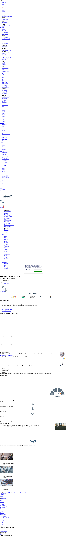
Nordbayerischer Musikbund (5, 47)
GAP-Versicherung (4, 100)
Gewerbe (3, 119)
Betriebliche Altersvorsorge (7, 224)
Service (1, 181)
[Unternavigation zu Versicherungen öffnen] (5, 209)
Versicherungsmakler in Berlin (5, 176)
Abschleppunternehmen (4, 124)
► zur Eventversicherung (3, 465)
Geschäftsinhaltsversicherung (5, 91)
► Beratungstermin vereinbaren (3, 531)
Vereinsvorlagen (3, 69)
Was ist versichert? (4, 310)
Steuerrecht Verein (4, 64)
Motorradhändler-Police (7, 256)
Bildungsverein (3, 29)
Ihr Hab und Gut (2, 151)
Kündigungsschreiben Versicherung (5, 71)
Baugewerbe (3, 106)
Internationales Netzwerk (4, 137)
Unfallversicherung (4, 149)
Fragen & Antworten (2, 190)
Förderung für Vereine (4, 59)
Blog (2, 12)
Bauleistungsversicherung (4, 82)
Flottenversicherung (6, 229)
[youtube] (4, 492)
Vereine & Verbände (4, 2)
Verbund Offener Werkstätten (5, 54)
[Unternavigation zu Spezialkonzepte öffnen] (5, 253)
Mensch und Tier (3, 143)
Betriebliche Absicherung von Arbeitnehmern (6, 38)
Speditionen (5, 257)
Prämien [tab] (1, 434)
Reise (2, 146)
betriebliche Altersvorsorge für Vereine (6, 39)
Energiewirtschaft (3, 110)
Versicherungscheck (6, 251)
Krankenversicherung (2, 505)
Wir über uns (3, 167)
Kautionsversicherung (6, 221)
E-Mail (1, 534)
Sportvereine (3, 65)
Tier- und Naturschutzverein (5, 32)
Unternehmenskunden (3, 498)
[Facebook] (0, 492)
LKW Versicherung (4, 101)
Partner (2, 521)
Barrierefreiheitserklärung (3, 516)
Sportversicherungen (4, 36)
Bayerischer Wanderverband (5, 46)
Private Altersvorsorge (4, 161)
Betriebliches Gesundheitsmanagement (6, 134)
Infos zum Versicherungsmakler (5, 136)
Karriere (20, 492)
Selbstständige (3, 121)
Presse (1, 178)
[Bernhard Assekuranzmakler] (6, 199)
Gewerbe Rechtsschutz (4, 92)
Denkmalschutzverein (4, 30)
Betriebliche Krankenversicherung (5, 97)
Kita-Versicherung (4, 33)
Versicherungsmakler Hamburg (5, 175)
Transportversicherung (4, 102)
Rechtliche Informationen (3, 514)
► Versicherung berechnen (6, 283)
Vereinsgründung (3, 62)
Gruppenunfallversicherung (5, 19)
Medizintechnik (3, 112)
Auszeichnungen (3, 168)
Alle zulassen (38, 271)
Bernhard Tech (6, 265)
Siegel (2, 180)
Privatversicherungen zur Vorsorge (5, 144)
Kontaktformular (3, 189)
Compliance (1, 511)
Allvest (2, 157)
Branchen (3, 77)
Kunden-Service (2, 513)
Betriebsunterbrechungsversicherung (8, 217)
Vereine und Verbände (3, 493)
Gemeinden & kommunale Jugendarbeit (6, 25)
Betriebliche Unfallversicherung (7, 226)
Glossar (2, 73)
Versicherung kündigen (4, 139)
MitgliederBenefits (4, 67)
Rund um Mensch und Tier (3, 507)
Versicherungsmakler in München (5, 177)
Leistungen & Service (4, 78)
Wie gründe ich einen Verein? (5, 58)
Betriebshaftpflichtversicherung (5, 83)
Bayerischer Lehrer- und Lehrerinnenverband (6, 44)
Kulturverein (3, 31)
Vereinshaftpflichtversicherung (5, 15)
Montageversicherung (6, 222)
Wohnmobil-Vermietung (4, 130)
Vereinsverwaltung (2, 496)
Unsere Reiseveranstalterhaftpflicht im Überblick (7, 309)
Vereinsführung (3, 63)
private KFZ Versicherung (4, 154)
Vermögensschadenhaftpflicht (5, 86)
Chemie (2, 108)
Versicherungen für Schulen (5, 34)
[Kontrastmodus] (62, 534)
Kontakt (2, 183)
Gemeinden (3, 26)
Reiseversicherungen (4, 165)
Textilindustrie (3, 116)
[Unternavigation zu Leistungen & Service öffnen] (6, 262)
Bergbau (3, 107)
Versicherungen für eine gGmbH (5, 37)
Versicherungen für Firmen (3, 501)
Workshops (3, 72)
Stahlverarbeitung (6, 244)
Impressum (1, 515)
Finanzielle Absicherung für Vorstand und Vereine (7, 16)
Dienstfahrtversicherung (4, 22)
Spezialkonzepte (2, 27)
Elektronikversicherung (4, 20)
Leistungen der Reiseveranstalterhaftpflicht (6, 311)
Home (2, 1)
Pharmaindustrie (3, 115)
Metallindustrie (3, 113)
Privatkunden (3, 3)
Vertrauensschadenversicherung (5, 87)
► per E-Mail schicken (10, 355)
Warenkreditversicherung (4, 94)
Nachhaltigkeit (3, 169)
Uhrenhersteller (6, 245)
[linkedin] (2, 492)
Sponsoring (1, 512)
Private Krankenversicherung (5, 158)
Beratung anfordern (5, 273)
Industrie (3, 120)
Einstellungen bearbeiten (27, 269)
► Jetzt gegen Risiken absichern (3, 438)
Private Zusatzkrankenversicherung (5, 159)
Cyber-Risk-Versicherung (7, 218)
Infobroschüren (3, 138)
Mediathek (3, 74)
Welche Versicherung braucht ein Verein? (6, 57)
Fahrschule (3, 126)
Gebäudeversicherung (6, 219)
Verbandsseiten (3, 11)
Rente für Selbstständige (7, 227)
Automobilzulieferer (6, 235)
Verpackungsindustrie (4, 117)
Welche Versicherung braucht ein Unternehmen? (9, 264)
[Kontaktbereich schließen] (64, 1)
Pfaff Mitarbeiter (3, 145)
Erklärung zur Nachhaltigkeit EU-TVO (4, 517)
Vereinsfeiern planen (4, 60)
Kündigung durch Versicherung (5, 68)
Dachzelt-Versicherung (4, 152)
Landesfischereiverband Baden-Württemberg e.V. (7, 50)
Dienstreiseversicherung (4, 98)
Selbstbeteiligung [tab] (3, 436)
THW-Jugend (3, 53)
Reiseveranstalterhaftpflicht (7, 214)
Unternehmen (1, 75)
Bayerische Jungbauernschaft (5, 43)
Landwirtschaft (3, 111)
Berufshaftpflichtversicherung (7, 211)
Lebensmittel (5, 241)
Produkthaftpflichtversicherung (5, 85)
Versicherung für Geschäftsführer (8, 216)
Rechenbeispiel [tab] (2, 432)
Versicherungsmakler (4, 172)
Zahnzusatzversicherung (4, 160)
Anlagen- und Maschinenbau (5, 105)
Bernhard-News (3, 171)
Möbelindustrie (3, 114)
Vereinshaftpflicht (2, 494)
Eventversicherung (6, 213)
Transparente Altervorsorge (5, 162)
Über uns (3, 4)
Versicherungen (3, 10)
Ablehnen (38, 269)
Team (2, 170)
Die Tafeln (3, 49)
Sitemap (2, 184)
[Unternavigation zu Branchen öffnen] (4, 234)
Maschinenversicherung (4, 93)
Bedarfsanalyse (3, 133)
